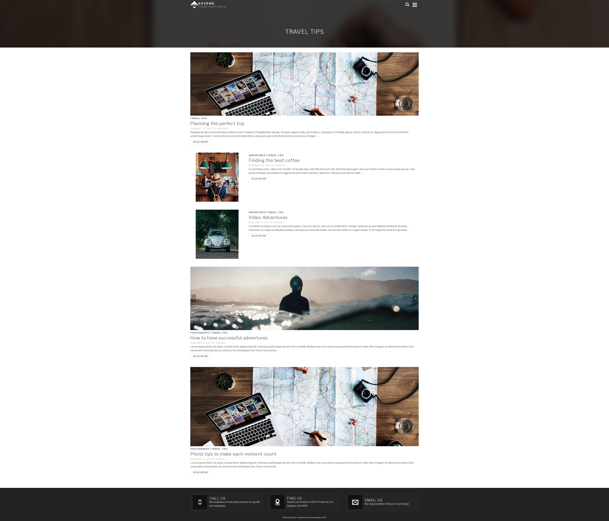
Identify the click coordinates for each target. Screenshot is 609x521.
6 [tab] (314, 328)
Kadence (222, 128)
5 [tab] (310, 328)
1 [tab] (295, 328)
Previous (193, 298)
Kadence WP (321, 517)
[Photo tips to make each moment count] (304, 406)
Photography (200, 332)
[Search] (407, 5)
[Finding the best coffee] (217, 176)
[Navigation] (415, 5)
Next (415, 298)
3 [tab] (302, 328)
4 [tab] (306, 328)
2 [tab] (298, 328)
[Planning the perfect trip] (304, 83)
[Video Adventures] (217, 233)
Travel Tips (198, 118)
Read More (200, 141)
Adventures (257, 155)
